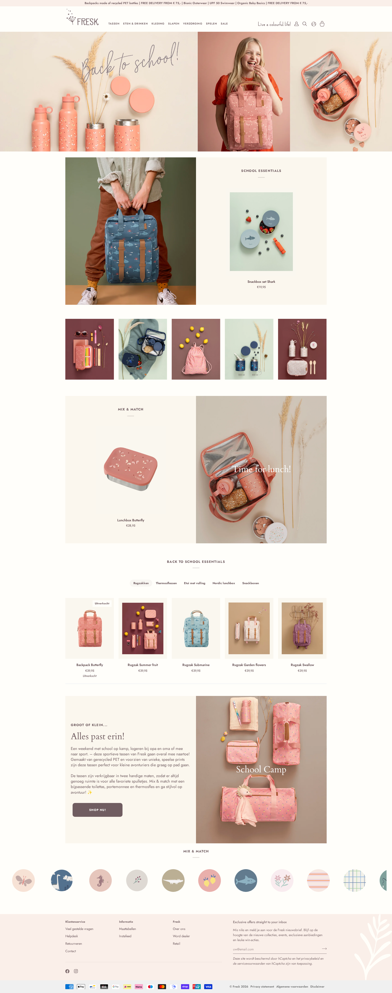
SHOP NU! (97, 810)
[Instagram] (76, 971)
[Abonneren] (323, 948)
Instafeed (125, 936)
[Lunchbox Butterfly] (131, 470)
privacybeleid (310, 958)
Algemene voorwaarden (292, 986)
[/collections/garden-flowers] (221, 880)
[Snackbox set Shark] (261, 232)
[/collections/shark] (185, 880)
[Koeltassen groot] (261, 469)
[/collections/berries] (76, 880)
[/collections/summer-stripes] (257, 880)
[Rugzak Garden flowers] (249, 628)
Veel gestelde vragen (79, 928)
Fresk (236, 986)
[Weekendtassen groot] (261, 769)
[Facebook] (67, 971)
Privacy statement (262, 986)
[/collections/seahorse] (39, 880)
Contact (70, 951)
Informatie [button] (126, 922)
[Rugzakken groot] (130, 231)
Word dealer (181, 936)
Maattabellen (127, 928)
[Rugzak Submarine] (196, 628)
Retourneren (73, 943)
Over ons (179, 928)
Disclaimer (317, 986)
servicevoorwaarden (251, 963)
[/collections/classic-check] (293, 880)
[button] (114, 24)
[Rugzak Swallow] (302, 628)
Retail (176, 943)
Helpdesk (71, 936)
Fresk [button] (176, 922)
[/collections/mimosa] (366, 880)
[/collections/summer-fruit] (148, 880)
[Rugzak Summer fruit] (142, 628)
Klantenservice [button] (75, 922)
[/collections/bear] (330, 880)
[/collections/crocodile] (112, 880)
